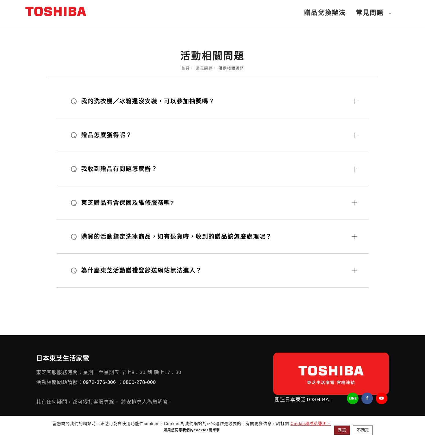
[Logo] (55, 11)
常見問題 (370, 12)
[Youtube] (382, 398)
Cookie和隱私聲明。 (311, 423)
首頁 (185, 68)
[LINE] (353, 398)
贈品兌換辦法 (325, 12)
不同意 (363, 430)
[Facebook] (367, 398)
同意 (342, 430)
